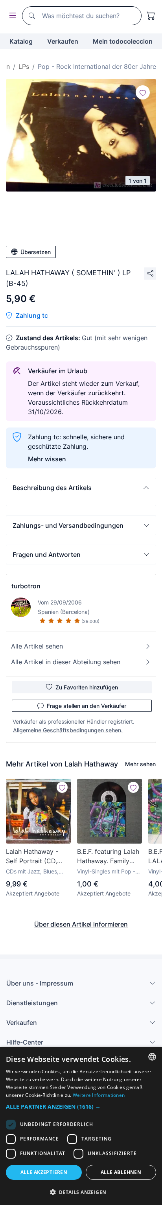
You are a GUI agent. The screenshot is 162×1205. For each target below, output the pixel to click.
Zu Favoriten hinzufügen (86, 687)
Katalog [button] (21, 41)
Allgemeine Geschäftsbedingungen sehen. (68, 730)
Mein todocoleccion (123, 41)
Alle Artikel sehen (37, 646)
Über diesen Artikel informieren (81, 924)
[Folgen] (143, 92)
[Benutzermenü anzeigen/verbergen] (11, 15)
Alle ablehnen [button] (121, 1172)
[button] (81, 487)
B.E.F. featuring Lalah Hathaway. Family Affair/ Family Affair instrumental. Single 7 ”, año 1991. (109, 857)
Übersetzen (35, 252)
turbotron (25, 586)
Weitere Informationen (99, 1095)
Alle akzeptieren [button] (43, 1172)
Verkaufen (62, 41)
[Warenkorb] (151, 16)
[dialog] (81, 1126)
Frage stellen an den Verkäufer (86, 705)
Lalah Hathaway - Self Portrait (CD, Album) (32, 857)
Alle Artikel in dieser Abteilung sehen (65, 662)
